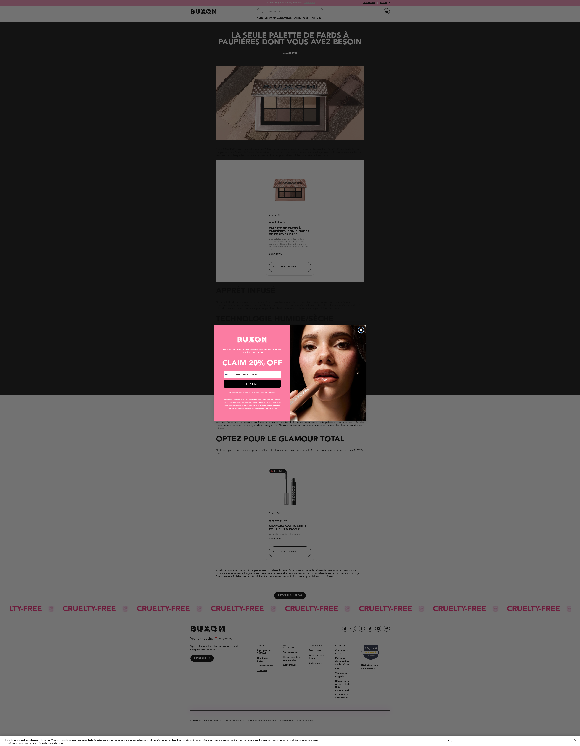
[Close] (575, 740)
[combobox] (229, 374)
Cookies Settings (445, 741)
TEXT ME (252, 383)
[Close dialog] (361, 330)
